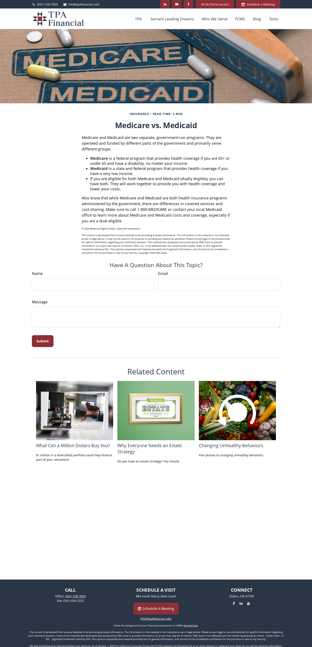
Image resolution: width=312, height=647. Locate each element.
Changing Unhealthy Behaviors (231, 445)
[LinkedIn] (165, 4)
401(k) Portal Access (215, 4)
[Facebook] (188, 4)
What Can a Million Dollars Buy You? (73, 445)
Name (37, 273)
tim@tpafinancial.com (83, 4)
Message (40, 301)
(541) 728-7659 (47, 4)
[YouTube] (176, 4)
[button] (138, 18)
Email (163, 273)
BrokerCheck (191, 625)
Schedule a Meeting (261, 4)
